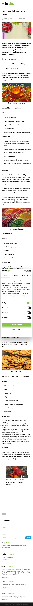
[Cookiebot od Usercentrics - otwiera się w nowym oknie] (24, 271)
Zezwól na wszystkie (16, 324)
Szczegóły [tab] (15, 275)
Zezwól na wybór (16, 329)
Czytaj (24, 476)
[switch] (29, 308)
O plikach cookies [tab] (26, 275)
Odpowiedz (4, 550)
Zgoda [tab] (5, 275)
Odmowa (16, 334)
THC (3, 514)
